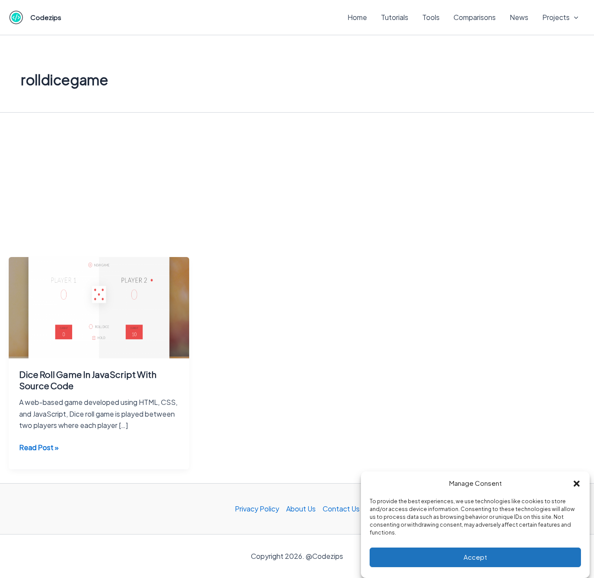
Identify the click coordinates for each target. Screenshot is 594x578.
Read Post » (39, 447)
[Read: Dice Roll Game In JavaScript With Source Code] (99, 306)
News (519, 17)
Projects (556, 17)
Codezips (45, 17)
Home (357, 17)
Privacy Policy (257, 508)
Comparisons (475, 17)
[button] (576, 483)
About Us (301, 508)
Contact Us (341, 508)
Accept (475, 557)
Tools (431, 17)
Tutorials (394, 17)
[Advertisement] (297, 192)
